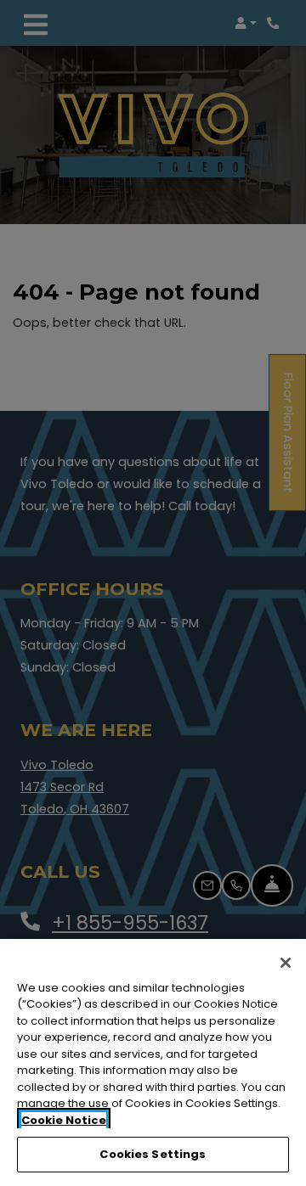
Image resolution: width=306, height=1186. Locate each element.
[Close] (285, 962)
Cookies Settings (152, 1154)
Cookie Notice (63, 1120)
